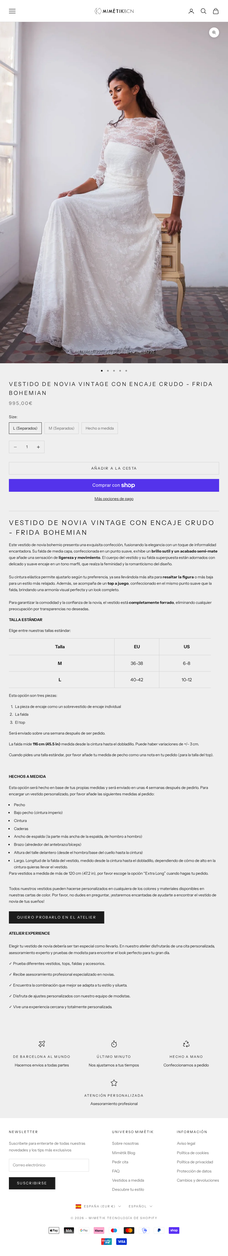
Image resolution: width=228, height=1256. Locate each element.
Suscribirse (32, 1183)
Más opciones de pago (114, 498)
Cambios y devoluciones (198, 1180)
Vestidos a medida (128, 1180)
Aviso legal (186, 1143)
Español (138, 1206)
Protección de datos (194, 1171)
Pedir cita (120, 1161)
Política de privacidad (195, 1161)
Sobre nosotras (125, 1143)
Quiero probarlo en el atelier (56, 917)
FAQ (116, 1171)
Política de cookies (193, 1152)
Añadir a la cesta (114, 468)
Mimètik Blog (123, 1152)
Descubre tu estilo (128, 1189)
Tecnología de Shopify (132, 1218)
